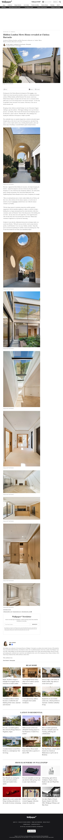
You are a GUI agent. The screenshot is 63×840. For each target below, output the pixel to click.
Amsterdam (14, 201)
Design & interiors (18, 5)
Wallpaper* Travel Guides (55, 7)
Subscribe (55, 1)
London (31, 93)
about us (15, 822)
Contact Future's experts (24, 822)
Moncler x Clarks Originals (42, 7)
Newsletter (38, 89)
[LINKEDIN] (12, 644)
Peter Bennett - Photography (25, 44)
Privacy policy (46, 822)
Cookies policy (26, 824)
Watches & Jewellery (35, 5)
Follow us (31, 89)
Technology (52, 5)
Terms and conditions (37, 822)
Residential (13, 31)
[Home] (4, 5)
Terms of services (18, 627)
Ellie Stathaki (10, 44)
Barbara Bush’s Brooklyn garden (14, 7)
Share (6, 89)
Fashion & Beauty (44, 5)
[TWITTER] (10, 644)
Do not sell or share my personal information (31, 826)
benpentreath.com (17, 611)
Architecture (10, 5)
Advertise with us (35, 824)
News (20, 45)
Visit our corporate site (44, 836)
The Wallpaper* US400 (29, 7)
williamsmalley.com (7, 611)
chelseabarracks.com (26, 611)
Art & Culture (26, 5)
